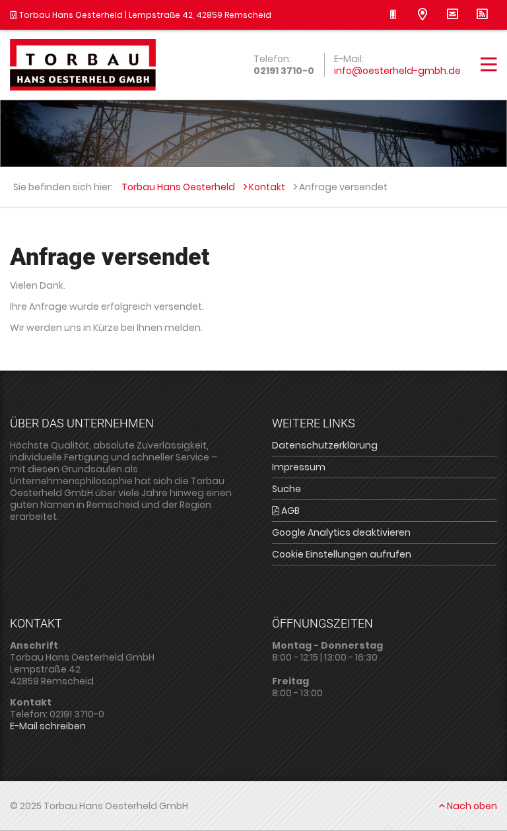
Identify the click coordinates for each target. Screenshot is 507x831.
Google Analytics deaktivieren (341, 532)
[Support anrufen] (393, 15)
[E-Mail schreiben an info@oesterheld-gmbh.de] (452, 15)
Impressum (298, 467)
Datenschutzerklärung (325, 445)
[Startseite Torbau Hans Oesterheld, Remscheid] (83, 64)
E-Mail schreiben (48, 726)
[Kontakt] (423, 15)
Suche (286, 488)
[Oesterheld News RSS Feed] (482, 15)
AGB (289, 510)
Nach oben (471, 806)
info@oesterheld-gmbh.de (397, 70)
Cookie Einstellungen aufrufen (341, 554)
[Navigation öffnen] (489, 68)
